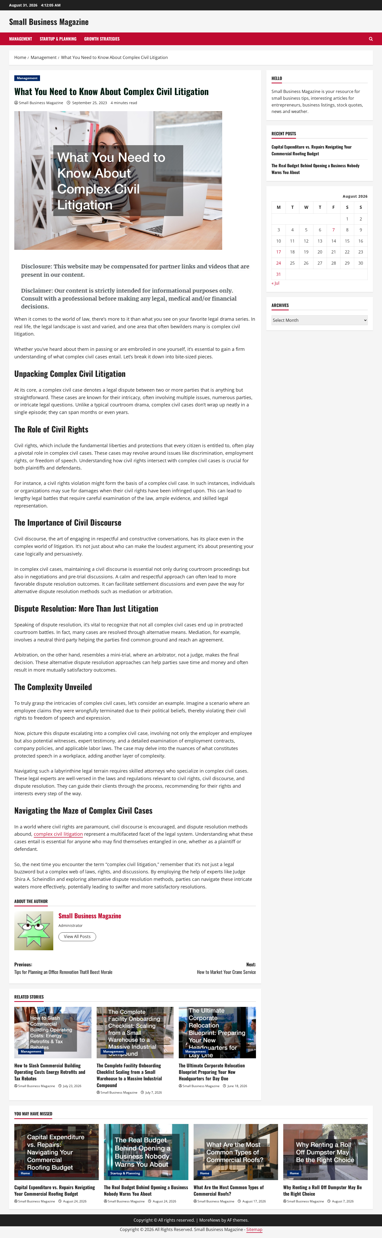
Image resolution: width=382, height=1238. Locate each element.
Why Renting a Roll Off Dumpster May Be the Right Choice (322, 1190)
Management (20, 39)
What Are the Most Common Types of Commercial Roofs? (229, 1190)
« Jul (275, 283)
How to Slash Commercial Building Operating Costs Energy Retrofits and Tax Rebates (49, 1072)
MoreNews (209, 1220)
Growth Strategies (102, 39)
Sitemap (254, 1229)
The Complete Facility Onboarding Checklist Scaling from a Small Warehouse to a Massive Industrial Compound (129, 1075)
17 (278, 252)
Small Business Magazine (49, 21)
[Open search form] (371, 39)
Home (25, 1173)
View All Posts (77, 936)
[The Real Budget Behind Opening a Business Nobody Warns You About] (146, 1152)
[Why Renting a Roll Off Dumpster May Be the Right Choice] (325, 1152)
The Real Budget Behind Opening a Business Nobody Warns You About (146, 1190)
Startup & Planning (58, 39)
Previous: (63, 968)
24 (278, 263)
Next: (226, 968)
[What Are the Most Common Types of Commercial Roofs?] (236, 1152)
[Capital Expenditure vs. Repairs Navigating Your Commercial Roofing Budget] (56, 1152)
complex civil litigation (58, 834)
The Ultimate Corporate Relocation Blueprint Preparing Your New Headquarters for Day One (212, 1072)
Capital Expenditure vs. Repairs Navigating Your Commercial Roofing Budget (312, 150)
